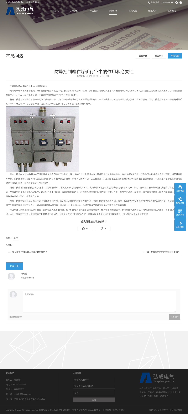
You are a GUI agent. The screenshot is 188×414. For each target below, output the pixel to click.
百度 (115, 410)
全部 (16, 238)
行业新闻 (159, 56)
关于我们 (74, 11)
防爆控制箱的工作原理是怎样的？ (31, 252)
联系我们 (172, 11)
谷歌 (121, 410)
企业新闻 (143, 56)
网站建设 (164, 410)
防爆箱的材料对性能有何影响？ (165, 252)
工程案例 (133, 11)
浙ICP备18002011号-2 (90, 410)
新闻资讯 (113, 11)
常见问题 (175, 56)
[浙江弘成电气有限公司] (20, 11)
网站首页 (55, 11)
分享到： (10, 245)
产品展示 (94, 11)
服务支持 (152, 11)
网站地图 (107, 410)
